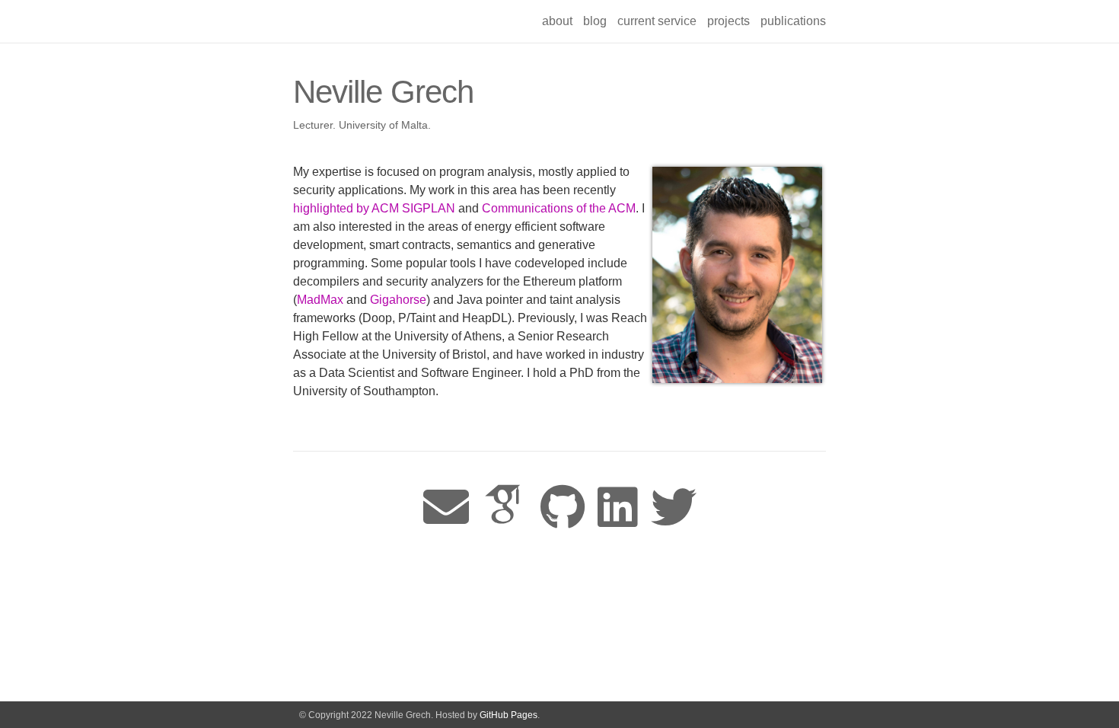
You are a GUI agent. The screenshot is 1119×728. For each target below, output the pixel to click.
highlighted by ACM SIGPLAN (375, 208)
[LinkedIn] (618, 508)
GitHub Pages (508, 715)
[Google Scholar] (505, 508)
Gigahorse (398, 299)
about (557, 20)
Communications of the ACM (559, 208)
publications (793, 20)
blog (595, 20)
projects (728, 20)
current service (657, 20)
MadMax (320, 299)
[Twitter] (674, 508)
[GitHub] (562, 508)
